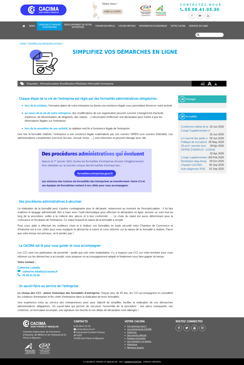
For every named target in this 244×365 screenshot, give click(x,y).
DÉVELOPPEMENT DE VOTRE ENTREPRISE (78, 25)
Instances (132, 332)
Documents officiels (136, 335)
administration (133, 362)
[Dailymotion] (201, 15)
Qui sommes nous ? (137, 326)
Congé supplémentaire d (195, 157)
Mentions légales (135, 347)
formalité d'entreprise (102, 83)
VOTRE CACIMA (178, 26)
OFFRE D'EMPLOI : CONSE (198, 149)
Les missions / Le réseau (139, 341)
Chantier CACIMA (191, 164)
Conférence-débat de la (194, 126)
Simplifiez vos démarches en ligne (45, 43)
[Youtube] (208, 15)
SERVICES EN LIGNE (198, 26)
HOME (23, 25)
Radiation (82, 83)
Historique (132, 344)
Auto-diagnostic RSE (193, 168)
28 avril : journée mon (193, 145)
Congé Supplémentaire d (195, 130)
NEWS (32, 26)
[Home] (54, 12)
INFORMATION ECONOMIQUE (153, 26)
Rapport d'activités (136, 338)
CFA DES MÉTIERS (127, 26)
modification (68, 83)
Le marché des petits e (194, 138)
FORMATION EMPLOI (105, 26)
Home (23, 43)
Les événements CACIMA (139, 329)
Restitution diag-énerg (193, 161)
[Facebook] (193, 15)
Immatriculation (50, 83)
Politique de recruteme (194, 141)
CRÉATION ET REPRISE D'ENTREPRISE (50, 25)
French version (152, 362)
